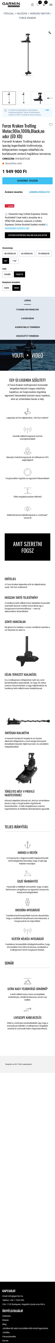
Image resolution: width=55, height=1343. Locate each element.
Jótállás (6, 1332)
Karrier (5, 1340)
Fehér (7, 274)
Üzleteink (6, 1316)
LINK (47, 110)
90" (5, 261)
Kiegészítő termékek (27, 336)
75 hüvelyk (44, 253)
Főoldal (9, 13)
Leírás (27, 300)
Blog (4, 1324)
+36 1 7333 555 (17, 1300)
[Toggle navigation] (51, 4)
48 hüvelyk (10, 253)
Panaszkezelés (9, 1336)
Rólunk (5, 1320)
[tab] (27, 301)
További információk (27, 309)
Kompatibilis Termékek (27, 327)
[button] (44, 4)
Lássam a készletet (39, 192)
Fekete (19, 274)
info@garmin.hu (15, 1296)
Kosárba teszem (27, 180)
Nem (16, 288)
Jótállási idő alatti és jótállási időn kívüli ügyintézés (25, 1328)
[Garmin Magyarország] (11, 4)
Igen (6, 288)
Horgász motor (39, 13)
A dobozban (27, 318)
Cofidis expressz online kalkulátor (27, 235)
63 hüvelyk (27, 253)
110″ (14, 261)
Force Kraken (27, 18)
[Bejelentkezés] (32, 4)
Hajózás (22, 13)
